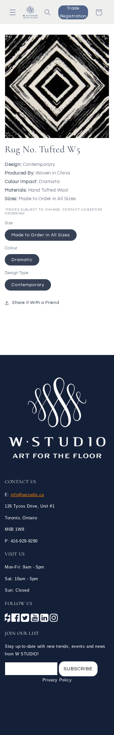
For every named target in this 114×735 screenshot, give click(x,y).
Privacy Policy (57, 680)
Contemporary (27, 285)
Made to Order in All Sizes (40, 235)
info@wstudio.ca (27, 494)
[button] (13, 12)
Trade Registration (73, 12)
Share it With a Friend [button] (35, 302)
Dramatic (22, 260)
